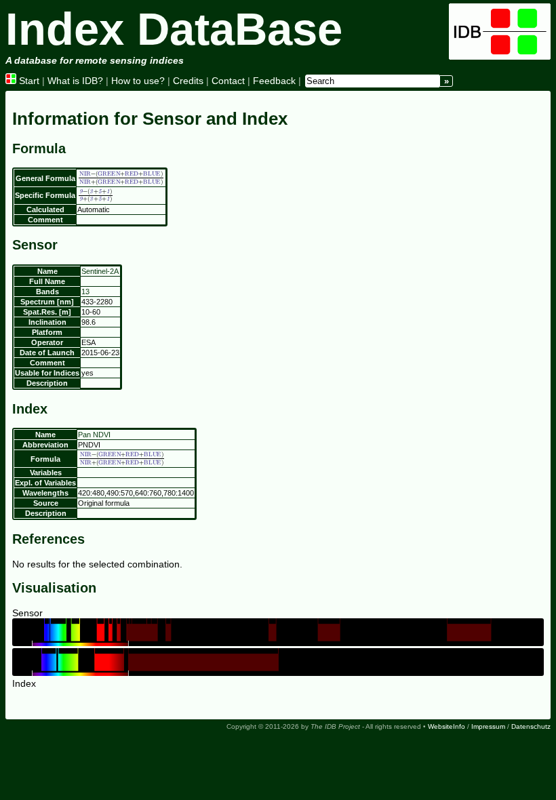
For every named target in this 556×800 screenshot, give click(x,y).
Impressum (488, 726)
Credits (188, 80)
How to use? (138, 80)
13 (85, 291)
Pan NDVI (94, 435)
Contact (228, 80)
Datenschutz (531, 726)
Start (27, 80)
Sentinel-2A (100, 271)
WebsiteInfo (446, 726)
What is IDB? (75, 80)
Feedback (274, 80)
